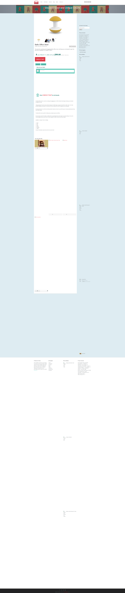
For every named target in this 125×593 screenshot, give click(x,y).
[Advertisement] (55, 86)
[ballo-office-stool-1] (55, 25)
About (57, 1)
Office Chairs (40, 46)
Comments (38, 64)
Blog (54, 1)
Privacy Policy (51, 369)
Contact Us (61, 1)
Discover (50, 1)
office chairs (45, 46)
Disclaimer (50, 370)
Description (43, 64)
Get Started (45, 1)
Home (41, 1)
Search (81, 29)
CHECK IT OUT (40, 59)
